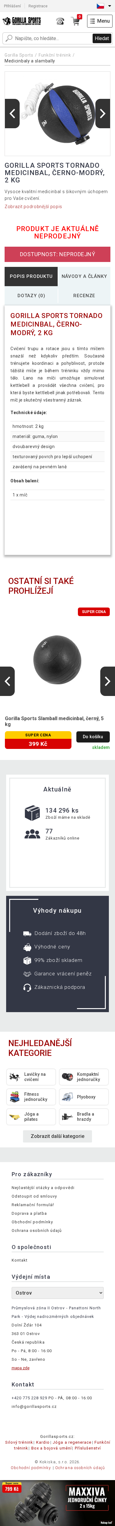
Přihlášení (12, 6)
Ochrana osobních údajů (37, 1230)
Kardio (43, 1442)
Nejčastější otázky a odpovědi (43, 1187)
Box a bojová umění (51, 1448)
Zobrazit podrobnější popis (33, 206)
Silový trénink (19, 1442)
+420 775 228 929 (30, 1398)
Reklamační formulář (33, 1204)
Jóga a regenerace (72, 1442)
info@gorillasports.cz (34, 1406)
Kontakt (20, 1260)
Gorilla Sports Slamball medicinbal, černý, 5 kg (54, 721)
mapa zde (20, 1368)
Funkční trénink (55, 55)
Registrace (38, 6)
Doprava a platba (29, 1213)
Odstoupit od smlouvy (34, 1196)
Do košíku (93, 736)
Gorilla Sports (19, 55)
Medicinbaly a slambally (30, 60)
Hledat (102, 38)
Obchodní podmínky (32, 1222)
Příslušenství (88, 1448)
